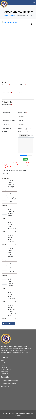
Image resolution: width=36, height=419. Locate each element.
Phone (20, 93)
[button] (31, 24)
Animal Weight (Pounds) (6, 130)
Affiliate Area (4, 373)
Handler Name (7, 104)
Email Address (7, 93)
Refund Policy (4, 371)
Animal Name (6, 112)
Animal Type (22, 112)
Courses (3, 365)
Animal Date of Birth (8, 120)
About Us (3, 363)
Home (2, 360)
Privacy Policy (4, 367)
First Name (6, 85)
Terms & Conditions (6, 369)
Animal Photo (25, 130)
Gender (20, 120)
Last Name (22, 85)
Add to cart (9, 323)
